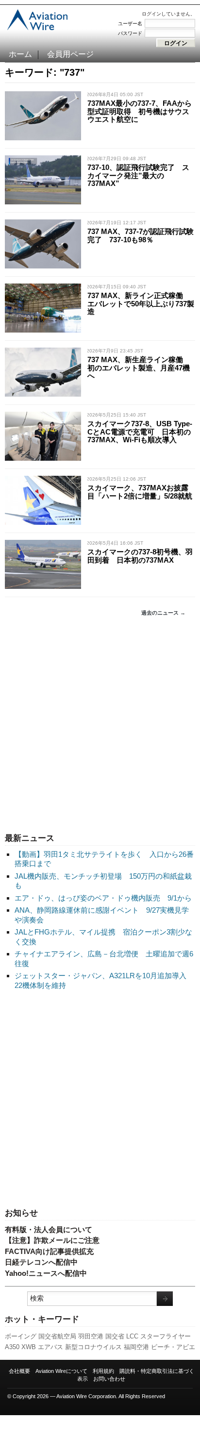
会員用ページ (70, 54)
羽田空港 (90, 1336)
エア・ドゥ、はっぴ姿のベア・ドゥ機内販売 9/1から (103, 898)
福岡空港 (136, 1347)
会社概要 (19, 1371)
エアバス (50, 1347)
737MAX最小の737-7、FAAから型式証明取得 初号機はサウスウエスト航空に (139, 111)
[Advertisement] (100, 725)
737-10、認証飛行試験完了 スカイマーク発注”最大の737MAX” (138, 175)
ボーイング (20, 1336)
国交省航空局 (57, 1336)
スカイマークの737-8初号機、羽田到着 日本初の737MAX (140, 556)
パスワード (130, 33)
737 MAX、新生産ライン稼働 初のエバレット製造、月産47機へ (138, 367)
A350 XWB (20, 1347)
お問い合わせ (109, 1379)
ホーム (20, 54)
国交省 (114, 1336)
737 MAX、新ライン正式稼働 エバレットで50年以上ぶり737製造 (140, 303)
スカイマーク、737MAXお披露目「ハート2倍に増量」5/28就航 (139, 492)
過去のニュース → (163, 613)
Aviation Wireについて (61, 1371)
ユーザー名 (130, 23)
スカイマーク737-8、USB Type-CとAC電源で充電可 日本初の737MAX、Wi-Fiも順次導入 (139, 431)
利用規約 (103, 1371)
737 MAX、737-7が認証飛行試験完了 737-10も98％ (140, 235)
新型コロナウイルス (93, 1347)
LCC (132, 1336)
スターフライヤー (165, 1336)
